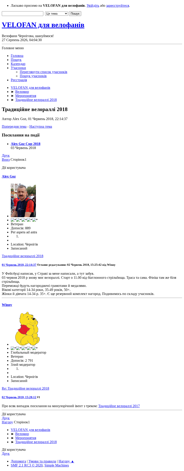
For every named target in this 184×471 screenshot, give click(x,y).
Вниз (6, 159)
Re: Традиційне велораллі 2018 (25, 388)
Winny (7, 305)
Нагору (7, 422)
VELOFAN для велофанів (43, 25)
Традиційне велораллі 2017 (119, 406)
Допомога (18, 461)
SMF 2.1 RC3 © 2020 (27, 465)
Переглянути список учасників (43, 72)
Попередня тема (14, 126)
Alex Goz (9, 176)
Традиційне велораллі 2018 (22, 256)
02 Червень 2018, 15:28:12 (19, 397)
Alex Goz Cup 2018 (25, 144)
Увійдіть (93, 5)
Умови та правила (42, 461)
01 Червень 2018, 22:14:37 (19, 264)
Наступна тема (40, 126)
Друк (6, 155)
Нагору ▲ (66, 461)
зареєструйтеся (117, 5)
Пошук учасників (33, 76)
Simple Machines (56, 465)
